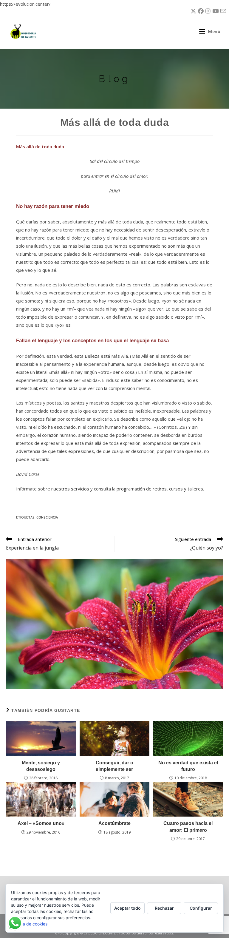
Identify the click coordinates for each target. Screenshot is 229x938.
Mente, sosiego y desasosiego (41, 766)
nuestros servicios (70, 489)
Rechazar (164, 908)
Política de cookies (29, 923)
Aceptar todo (127, 908)
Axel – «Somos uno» (41, 823)
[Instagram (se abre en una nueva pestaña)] (207, 11)
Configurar (201, 908)
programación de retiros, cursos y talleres (160, 489)
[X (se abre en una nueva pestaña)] (192, 11)
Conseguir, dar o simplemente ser (114, 766)
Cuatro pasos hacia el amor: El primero (188, 826)
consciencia (47, 517)
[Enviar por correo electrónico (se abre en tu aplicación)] (222, 11)
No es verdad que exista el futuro (188, 766)
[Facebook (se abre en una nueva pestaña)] (200, 11)
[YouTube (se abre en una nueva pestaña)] (215, 11)
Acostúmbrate (114, 823)
